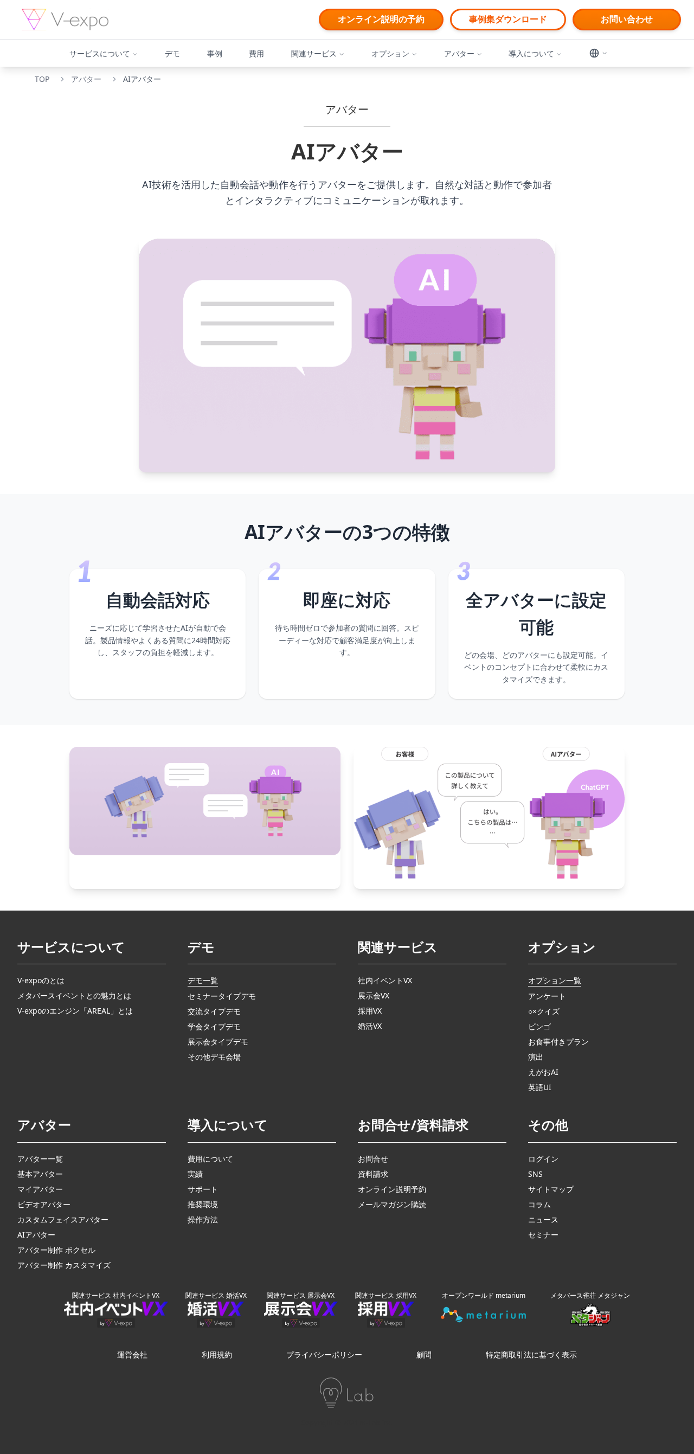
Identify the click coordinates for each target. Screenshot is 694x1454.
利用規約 (217, 1354)
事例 (214, 53)
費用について (210, 1159)
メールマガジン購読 (392, 1204)
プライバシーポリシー (324, 1354)
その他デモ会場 (214, 1057)
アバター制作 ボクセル (56, 1250)
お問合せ (373, 1159)
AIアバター (36, 1234)
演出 (535, 1057)
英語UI (539, 1087)
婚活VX (370, 1026)
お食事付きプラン (558, 1041)
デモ (172, 53)
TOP (42, 79)
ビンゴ (539, 1026)
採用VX (370, 1010)
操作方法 (203, 1219)
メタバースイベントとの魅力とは (74, 995)
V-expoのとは (41, 980)
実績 (195, 1174)
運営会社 (132, 1354)
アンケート (547, 996)
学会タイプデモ (214, 1026)
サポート (203, 1189)
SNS (535, 1174)
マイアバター (40, 1189)
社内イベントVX (385, 980)
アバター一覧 (40, 1159)
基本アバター (40, 1174)
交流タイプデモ (214, 1011)
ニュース (543, 1219)
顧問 (424, 1354)
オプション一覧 (554, 980)
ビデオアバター (43, 1204)
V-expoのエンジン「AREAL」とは (75, 1010)
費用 (256, 53)
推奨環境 (203, 1204)
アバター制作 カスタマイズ (64, 1265)
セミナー (543, 1234)
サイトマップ (551, 1189)
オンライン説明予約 (392, 1189)
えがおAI (543, 1072)
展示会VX (373, 995)
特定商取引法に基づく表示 (531, 1354)
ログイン (543, 1159)
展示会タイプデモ (218, 1041)
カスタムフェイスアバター (62, 1219)
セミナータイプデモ (222, 996)
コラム (539, 1204)
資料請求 (373, 1174)
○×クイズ (544, 1011)
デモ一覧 (203, 980)
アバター (86, 79)
